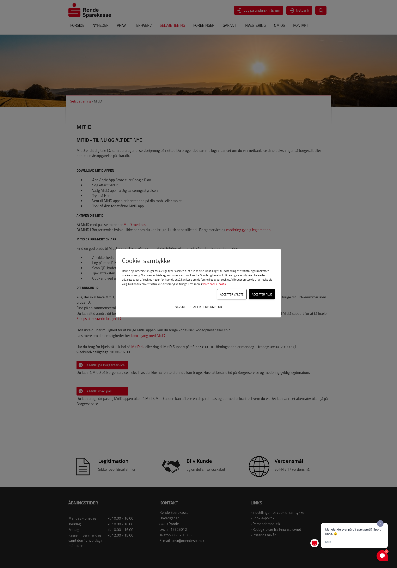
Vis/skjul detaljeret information (198, 307)
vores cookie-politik (214, 284)
